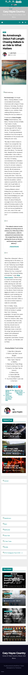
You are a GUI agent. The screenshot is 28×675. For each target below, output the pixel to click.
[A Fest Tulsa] (7, 541)
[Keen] (5, 524)
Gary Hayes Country (14, 11)
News (4, 32)
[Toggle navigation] (25, 22)
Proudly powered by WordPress (12, 665)
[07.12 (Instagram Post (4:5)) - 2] (12, 552)
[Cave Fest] (6, 535)
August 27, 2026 (10, 618)
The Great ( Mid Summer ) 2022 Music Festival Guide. (13, 451)
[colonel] (5, 481)
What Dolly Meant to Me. (13, 615)
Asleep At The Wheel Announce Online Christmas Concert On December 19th (9, 395)
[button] (19, 22)
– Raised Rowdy (14, 246)
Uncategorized (8, 575)
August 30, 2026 (10, 583)
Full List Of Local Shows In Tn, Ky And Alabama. (13, 468)
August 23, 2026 (10, 636)
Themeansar (18, 667)
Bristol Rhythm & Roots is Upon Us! (12, 579)
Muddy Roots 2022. (12, 433)
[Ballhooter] (6, 529)
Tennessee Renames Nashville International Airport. (13, 598)
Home (2, 671)
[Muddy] (5, 547)
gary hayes (13, 53)
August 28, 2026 (10, 600)
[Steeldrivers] (7, 518)
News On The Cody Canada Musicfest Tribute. (19, 392)
